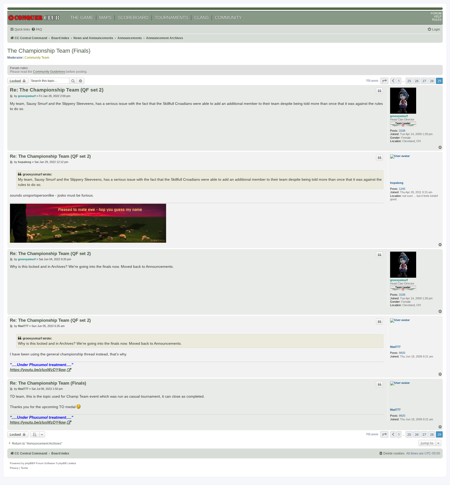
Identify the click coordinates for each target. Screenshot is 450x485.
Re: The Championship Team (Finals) (48, 383)
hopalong (396, 182)
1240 (402, 188)
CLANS (201, 17)
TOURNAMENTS (171, 17)
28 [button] (432, 80)
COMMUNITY (228, 17)
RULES (436, 19)
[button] (384, 81)
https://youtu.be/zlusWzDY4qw (38, 369)
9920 (402, 352)
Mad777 (395, 346)
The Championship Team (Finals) (48, 50)
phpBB (29, 463)
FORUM (436, 13)
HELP (437, 16)
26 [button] (416, 80)
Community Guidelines (49, 72)
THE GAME (81, 17)
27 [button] (424, 80)
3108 (402, 130)
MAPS (105, 17)
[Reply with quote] (379, 91)
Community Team (36, 57)
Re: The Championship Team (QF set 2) (56, 90)
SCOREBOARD (133, 17)
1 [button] (399, 80)
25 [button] (409, 80)
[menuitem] (36, 29)
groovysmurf (399, 116)
